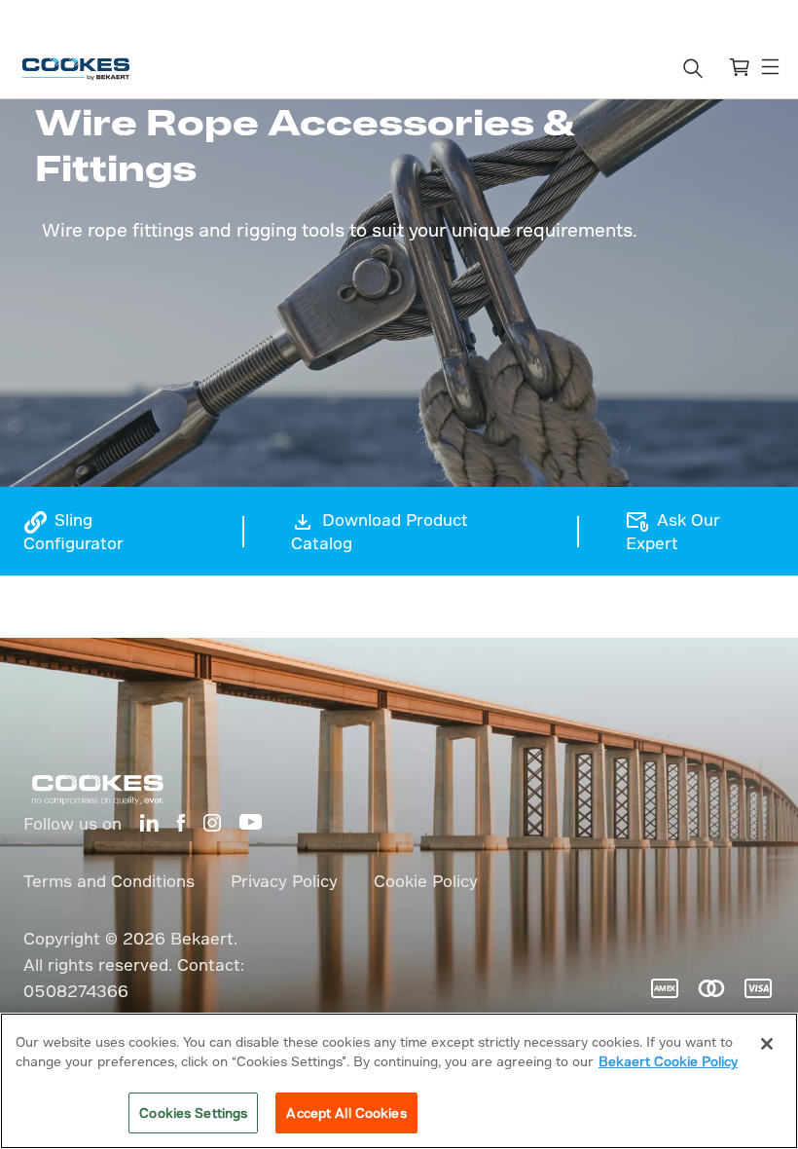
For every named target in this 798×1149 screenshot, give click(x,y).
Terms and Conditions (109, 880)
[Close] (766, 1043)
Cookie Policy (426, 880)
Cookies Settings (193, 1112)
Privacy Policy (284, 880)
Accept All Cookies (346, 1112)
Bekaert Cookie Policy (668, 1061)
